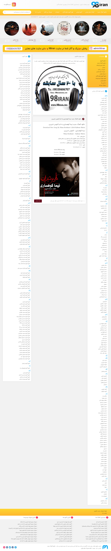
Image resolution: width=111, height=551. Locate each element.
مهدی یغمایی (104, 465)
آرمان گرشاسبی (103, 104)
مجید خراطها (104, 406)
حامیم (105, 210)
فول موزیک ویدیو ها (101, 78)
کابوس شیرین (54, 124)
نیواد (106, 487)
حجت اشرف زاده (103, 212)
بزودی (103, 67)
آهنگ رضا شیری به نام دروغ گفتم (99, 541)
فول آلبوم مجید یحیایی (24, 314)
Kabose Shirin (80, 127)
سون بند (105, 280)
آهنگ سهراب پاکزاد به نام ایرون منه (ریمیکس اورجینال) (94, 526)
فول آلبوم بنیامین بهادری (24, 116)
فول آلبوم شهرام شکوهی (24, 231)
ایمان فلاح (104, 163)
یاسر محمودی (104, 501)
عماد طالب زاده (103, 353)
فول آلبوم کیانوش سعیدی (24, 288)
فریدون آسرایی (103, 367)
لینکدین (7, 547)
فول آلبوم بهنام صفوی (25, 121)
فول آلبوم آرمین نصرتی (24, 72)
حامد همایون (104, 208)
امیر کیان (104, 153)
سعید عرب (104, 273)
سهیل (105, 284)
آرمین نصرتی (104, 108)
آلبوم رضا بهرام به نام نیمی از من (64, 522)
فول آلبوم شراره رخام (25, 224)
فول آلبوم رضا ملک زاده (24, 193)
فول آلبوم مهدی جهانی (24, 348)
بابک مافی (104, 174)
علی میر (105, 336)
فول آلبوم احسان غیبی (24, 82)
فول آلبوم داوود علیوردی (24, 178)
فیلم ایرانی (103, 80)
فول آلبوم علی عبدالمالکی (24, 257)
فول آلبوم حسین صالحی (24, 158)
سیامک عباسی (103, 288)
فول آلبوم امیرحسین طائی (24, 88)
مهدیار (105, 467)
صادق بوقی (104, 317)
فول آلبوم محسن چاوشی (24, 318)
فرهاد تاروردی (104, 364)
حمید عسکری (104, 218)
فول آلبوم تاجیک (26, 138)
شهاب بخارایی (103, 303)
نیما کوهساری (68, 124)
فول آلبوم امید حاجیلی (25, 86)
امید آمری (104, 132)
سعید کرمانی (104, 276)
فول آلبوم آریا (26, 76)
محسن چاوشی (103, 415)
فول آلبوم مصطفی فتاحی (24, 342)
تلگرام (16, 547)
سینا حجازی (104, 290)
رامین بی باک (104, 237)
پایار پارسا (104, 190)
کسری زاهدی (104, 382)
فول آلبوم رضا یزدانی (25, 196)
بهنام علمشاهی (103, 183)
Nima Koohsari (65, 127)
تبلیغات (57, 12)
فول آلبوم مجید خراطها (25, 308)
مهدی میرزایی (103, 463)
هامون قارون (104, 492)
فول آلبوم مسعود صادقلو (24, 337)
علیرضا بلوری (104, 342)
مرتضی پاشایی (103, 438)
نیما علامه (104, 485)
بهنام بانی (104, 181)
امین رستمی (104, 159)
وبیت (93, 548)
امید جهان (104, 134)
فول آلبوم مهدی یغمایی (24, 354)
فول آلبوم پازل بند (26, 129)
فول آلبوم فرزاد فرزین (25, 275)
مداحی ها (103, 83)
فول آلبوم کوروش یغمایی (24, 284)
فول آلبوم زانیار (26, 200)
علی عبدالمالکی (103, 330)
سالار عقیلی (104, 265)
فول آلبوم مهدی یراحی (25, 352)
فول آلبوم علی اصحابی (25, 251)
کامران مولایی (104, 380)
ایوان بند (105, 165)
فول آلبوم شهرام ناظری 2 (24, 235)
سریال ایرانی (103, 74)
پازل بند (105, 187)
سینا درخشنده (103, 292)
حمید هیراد (104, 220)
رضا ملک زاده (104, 247)
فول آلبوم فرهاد (26, 277)
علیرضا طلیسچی (103, 347)
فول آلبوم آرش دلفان (25, 65)
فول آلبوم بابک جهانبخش (24, 114)
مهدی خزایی (104, 457)
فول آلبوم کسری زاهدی (24, 282)
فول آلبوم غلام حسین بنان (24, 268)
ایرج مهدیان (104, 161)
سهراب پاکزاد (104, 282)
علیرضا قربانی (104, 351)
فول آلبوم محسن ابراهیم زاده (23, 316)
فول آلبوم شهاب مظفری (24, 229)
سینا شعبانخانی (103, 297)
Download (56, 152)
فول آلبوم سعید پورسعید (24, 209)
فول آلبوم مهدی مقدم (25, 350)
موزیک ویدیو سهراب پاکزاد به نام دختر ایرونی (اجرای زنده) (24, 539)
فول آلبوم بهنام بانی (25, 118)
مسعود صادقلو (103, 446)
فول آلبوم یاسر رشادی (25, 377)
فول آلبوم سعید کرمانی (24, 213)
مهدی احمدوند (103, 453)
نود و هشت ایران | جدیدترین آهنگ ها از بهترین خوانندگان (99, 5)
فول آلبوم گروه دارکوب (25, 297)
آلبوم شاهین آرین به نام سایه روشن (63, 534)
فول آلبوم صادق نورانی (25, 244)
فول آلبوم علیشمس (25, 261)
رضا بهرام (105, 243)
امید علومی (104, 136)
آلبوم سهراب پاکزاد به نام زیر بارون (64, 532)
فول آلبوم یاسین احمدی (24, 375)
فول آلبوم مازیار (26, 302)
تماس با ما (38, 12)
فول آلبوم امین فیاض (25, 99)
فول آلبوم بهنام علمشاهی (24, 123)
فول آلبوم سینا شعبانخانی (24, 218)
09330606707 (34, 17)
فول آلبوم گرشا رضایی (25, 293)
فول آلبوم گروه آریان (25, 295)
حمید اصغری (104, 214)
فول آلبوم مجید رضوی (25, 310)
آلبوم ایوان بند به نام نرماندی (65, 541)
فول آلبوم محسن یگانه (25, 323)
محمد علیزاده (104, 427)
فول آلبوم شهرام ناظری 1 (24, 233)
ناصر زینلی (104, 481)
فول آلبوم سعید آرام (25, 207)
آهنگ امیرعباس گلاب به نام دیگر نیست (98, 534)
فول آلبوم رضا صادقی (25, 191)
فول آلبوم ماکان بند (25, 306)
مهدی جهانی (104, 455)
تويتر (10, 547)
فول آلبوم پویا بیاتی (25, 134)
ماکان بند (105, 396)
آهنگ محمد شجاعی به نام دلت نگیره (98, 530)
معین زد (105, 451)
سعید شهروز (104, 271)
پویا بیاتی (104, 194)
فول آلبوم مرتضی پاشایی (24, 335)
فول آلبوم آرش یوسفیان (24, 67)
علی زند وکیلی (103, 328)
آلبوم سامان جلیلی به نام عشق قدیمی (63, 524)
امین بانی (104, 155)
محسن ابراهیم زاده (102, 413)
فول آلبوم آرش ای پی (25, 63)
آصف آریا (104, 113)
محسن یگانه (104, 421)
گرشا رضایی (104, 389)
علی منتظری (104, 334)
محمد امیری (104, 425)
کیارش (105, 384)
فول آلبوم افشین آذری (25, 84)
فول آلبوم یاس (26, 373)
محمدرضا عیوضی (103, 432)
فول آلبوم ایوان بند (25, 107)
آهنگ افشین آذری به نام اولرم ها (99, 524)
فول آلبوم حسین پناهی (24, 156)
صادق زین (104, 319)
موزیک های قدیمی (100, 71)
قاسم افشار (104, 371)
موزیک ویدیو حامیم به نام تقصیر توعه (28, 530)
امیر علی (105, 146)
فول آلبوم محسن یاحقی (24, 321)
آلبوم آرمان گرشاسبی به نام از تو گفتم (63, 530)
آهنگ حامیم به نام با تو (101, 522)
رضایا (105, 251)
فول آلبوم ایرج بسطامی (24, 103)
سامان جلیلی (104, 267)
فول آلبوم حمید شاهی (25, 163)
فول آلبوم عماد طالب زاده (24, 263)
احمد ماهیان (104, 125)
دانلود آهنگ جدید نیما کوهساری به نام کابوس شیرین (66, 119)
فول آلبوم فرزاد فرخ (25, 273)
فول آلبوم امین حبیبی (25, 97)
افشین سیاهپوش (103, 130)
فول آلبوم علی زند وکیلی (24, 255)
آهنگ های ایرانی (89, 12)
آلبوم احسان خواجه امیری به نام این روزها (62, 526)
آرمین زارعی (104, 106)
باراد (106, 176)
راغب (105, 235)
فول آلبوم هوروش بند (25, 368)
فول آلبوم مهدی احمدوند (24, 346)
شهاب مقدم (104, 308)
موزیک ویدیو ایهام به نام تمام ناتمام (28, 534)
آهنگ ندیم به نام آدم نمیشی (100, 528)
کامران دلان (104, 378)
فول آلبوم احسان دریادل (24, 80)
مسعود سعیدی (103, 442)
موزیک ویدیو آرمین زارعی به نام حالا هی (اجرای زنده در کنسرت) (23, 528)
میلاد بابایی (104, 476)
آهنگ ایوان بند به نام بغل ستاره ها (99, 532)
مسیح (105, 449)
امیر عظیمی (104, 142)
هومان (105, 494)
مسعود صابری (104, 444)
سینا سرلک (104, 295)
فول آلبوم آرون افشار (25, 74)
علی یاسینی (104, 340)
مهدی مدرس (104, 459)
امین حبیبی (104, 157)
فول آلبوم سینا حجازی (25, 216)
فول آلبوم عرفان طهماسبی (24, 249)
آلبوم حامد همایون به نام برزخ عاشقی (63, 539)
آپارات (4, 547)
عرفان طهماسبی (103, 323)
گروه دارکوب (104, 391)
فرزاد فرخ (105, 360)
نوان (106, 483)
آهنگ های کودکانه (101, 65)
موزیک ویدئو (102, 85)
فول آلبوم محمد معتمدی (24, 333)
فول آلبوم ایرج (26, 101)
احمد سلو (105, 121)
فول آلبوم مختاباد (26, 325)
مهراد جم (105, 470)
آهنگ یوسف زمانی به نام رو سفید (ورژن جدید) (96, 536)
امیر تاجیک (104, 140)
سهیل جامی (104, 286)
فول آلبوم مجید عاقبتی (24, 312)
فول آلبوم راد (27, 183)
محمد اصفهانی (103, 423)
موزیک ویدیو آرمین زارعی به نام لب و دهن (27, 524)
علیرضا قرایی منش (102, 349)
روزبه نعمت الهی (103, 256)
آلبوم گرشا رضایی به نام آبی (65, 536)
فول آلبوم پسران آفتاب (24, 132)
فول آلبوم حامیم (26, 152)
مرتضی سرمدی (103, 440)
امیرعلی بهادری (103, 151)
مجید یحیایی (104, 411)
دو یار (105, 230)
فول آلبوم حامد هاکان (25, 148)
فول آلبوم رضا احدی (25, 187)
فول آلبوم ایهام (26, 110)
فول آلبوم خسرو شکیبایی (24, 174)
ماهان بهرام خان (103, 400)
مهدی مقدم (104, 461)
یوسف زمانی (104, 503)
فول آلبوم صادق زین (25, 240)
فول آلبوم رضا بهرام (25, 189)
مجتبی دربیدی (103, 402)
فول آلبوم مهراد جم (25, 356)
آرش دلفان (104, 100)
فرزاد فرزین (104, 362)
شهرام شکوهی (103, 310)
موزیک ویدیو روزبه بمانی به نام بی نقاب (28, 526)
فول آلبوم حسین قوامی (24, 160)
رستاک (105, 241)
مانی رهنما (104, 398)
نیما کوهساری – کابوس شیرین (74, 131)
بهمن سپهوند (104, 179)
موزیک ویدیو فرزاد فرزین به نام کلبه (28, 522)
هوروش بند (104, 496)
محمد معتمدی (103, 430)
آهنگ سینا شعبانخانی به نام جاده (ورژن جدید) (96, 539)
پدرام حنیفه (104, 192)
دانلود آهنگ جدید (102, 12)
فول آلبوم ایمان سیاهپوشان (23, 105)
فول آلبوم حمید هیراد (25, 169)
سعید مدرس (104, 278)
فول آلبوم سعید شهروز (24, 211)
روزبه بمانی (104, 254)
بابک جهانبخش (103, 172)
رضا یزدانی (104, 249)
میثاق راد (105, 472)
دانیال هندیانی (103, 228)
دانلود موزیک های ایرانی (86, 548)
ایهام (105, 167)
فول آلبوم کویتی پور (25, 286)
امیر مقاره (104, 144)
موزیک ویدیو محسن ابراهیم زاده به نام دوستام (26, 532)
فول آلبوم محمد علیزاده (24, 329)
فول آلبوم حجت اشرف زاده (24, 154)
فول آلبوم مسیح (26, 340)
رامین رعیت (104, 239)
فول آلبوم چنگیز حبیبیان (24, 143)
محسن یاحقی (104, 419)
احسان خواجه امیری (102, 115)
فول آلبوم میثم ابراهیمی (24, 358)
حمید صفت (104, 216)
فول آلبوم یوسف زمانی (24, 379)
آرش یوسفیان (103, 102)
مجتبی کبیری (104, 404)
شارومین (105, 301)
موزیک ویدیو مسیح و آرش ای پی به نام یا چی (26, 536)
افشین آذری (104, 127)
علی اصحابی (104, 326)
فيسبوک (13, 547)
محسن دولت (104, 417)
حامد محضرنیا (104, 206)
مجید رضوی (104, 409)
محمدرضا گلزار (104, 434)
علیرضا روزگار (104, 344)
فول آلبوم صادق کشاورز (24, 242)
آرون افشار (104, 111)
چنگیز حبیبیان (103, 201)
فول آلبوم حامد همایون (24, 150)
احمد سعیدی (104, 119)
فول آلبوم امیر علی (25, 91)
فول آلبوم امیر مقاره (25, 93)
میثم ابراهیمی (103, 474)
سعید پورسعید (103, 269)
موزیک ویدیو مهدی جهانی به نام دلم (28, 541)
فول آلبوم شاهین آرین (24, 222)
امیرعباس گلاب (103, 149)
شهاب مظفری (103, 306)
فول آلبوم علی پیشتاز (25, 253)
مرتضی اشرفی (103, 436)
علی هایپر (104, 338)
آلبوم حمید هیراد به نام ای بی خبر (64, 528)
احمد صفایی (104, 123)
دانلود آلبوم (103, 61)
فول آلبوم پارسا (26, 127)
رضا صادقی (104, 245)
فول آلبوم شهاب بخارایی (24, 227)
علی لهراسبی (104, 332)
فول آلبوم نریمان (26, 363)
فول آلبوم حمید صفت (25, 165)
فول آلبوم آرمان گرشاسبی (24, 70)
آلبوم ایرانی (79, 12)
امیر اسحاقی (104, 138)
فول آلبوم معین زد (25, 344)
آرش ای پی (104, 98)
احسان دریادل (104, 117)
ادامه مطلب (37, 201)
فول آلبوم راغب (26, 185)
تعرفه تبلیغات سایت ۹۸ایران (100, 511)
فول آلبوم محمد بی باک (24, 327)
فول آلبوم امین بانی (25, 95)
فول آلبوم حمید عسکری (24, 167)
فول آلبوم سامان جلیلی (24, 205)
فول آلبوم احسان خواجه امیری (23, 78)
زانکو (106, 260)
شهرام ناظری (104, 312)
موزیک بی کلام (48, 12)
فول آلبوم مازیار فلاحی (25, 304)
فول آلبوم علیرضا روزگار (24, 259)
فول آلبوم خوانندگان (68, 12)
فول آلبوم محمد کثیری (24, 331)
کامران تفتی (104, 376)
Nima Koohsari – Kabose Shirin (74, 134)
